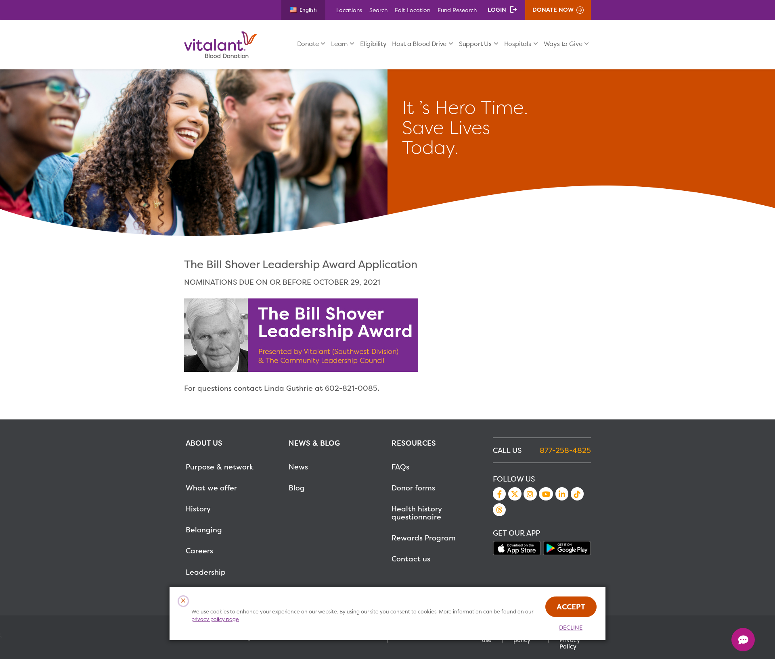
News (298, 467)
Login (497, 10)
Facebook (499, 493)
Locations (349, 10)
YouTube (546, 494)
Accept (571, 607)
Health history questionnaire (417, 513)
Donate (308, 44)
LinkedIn (561, 493)
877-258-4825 (565, 450)
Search (378, 10)
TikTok (577, 493)
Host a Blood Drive (419, 44)
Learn (339, 44)
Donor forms (413, 488)
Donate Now (553, 10)
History (198, 509)
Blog (297, 488)
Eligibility (373, 44)
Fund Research (457, 10)
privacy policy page (215, 619)
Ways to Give (563, 44)
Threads (499, 509)
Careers (199, 551)
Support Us (475, 44)
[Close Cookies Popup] (183, 601)
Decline (570, 627)
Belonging (204, 530)
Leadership (206, 572)
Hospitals (517, 44)
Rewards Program (424, 538)
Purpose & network (219, 467)
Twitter (514, 493)
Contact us (411, 559)
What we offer (211, 488)
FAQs (400, 467)
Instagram (530, 493)
